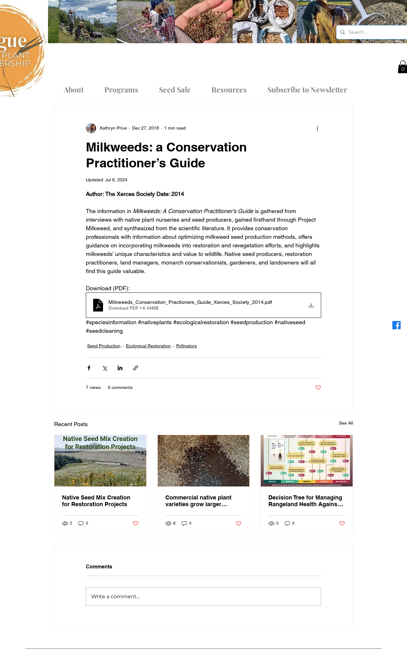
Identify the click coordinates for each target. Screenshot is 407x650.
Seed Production (104, 345)
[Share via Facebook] (89, 368)
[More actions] (317, 128)
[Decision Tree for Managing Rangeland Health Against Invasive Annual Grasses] (307, 460)
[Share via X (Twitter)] (104, 368)
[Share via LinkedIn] (120, 368)
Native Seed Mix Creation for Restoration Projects (96, 500)
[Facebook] (396, 325)
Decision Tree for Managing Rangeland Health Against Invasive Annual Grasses (305, 500)
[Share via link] (136, 368)
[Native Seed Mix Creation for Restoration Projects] (100, 460)
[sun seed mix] (204, 460)
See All (346, 423)
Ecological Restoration (148, 345)
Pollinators (186, 345)
